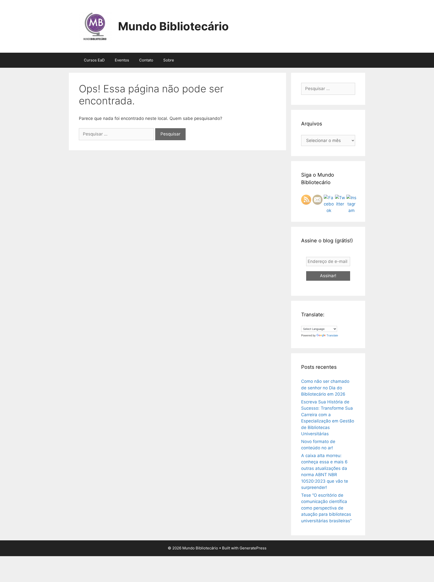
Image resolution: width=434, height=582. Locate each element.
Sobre (168, 60)
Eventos (122, 60)
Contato (146, 60)
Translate (332, 335)
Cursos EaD (94, 60)
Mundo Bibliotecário (173, 26)
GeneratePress (253, 548)
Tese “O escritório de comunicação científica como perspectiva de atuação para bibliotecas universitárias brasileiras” (326, 508)
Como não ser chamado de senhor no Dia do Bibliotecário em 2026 (325, 388)
